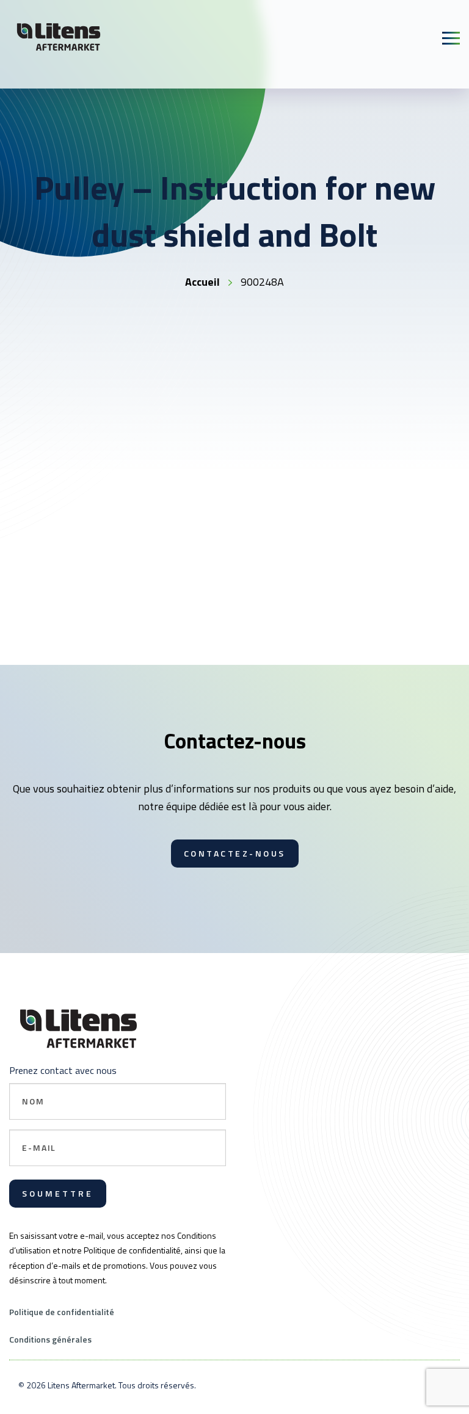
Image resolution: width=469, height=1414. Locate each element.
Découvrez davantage (110, 645)
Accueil (202, 282)
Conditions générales (50, 1339)
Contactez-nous (235, 853)
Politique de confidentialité (61, 1311)
